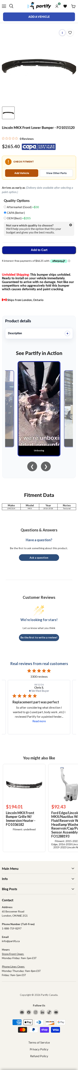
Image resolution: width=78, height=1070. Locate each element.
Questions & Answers (39, 530)
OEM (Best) (18, 218)
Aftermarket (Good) (22, 207)
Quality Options (17, 201)
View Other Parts (56, 173)
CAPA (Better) (15, 212)
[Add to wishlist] (70, 32)
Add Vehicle (21, 173)
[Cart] (73, 6)
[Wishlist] (65, 6)
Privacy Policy (39, 1049)
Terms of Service (39, 1042)
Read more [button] (39, 721)
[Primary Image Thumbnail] (8, 113)
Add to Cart (39, 250)
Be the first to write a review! (38, 637)
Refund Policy (39, 1056)
